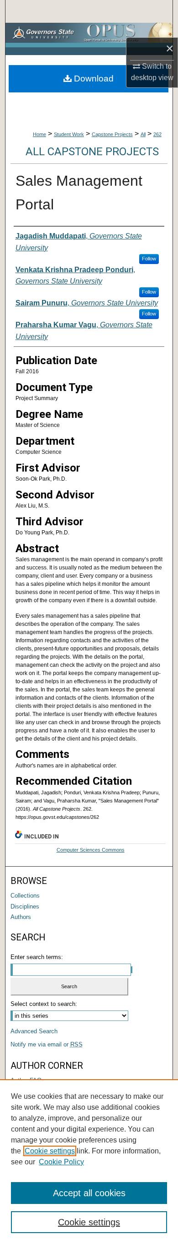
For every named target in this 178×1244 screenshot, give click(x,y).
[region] (89, 1161)
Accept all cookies (89, 1193)
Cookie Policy (61, 1162)
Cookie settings (50, 1151)
